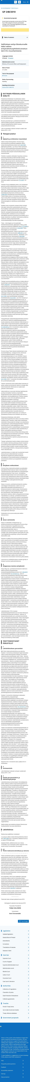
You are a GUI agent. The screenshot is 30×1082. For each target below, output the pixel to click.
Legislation (6, 931)
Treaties (5, 1003)
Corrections (6, 944)
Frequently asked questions (8, 1064)
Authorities (7, 986)
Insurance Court (7, 978)
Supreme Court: (7, 958)
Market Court (6, 971)
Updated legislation (8, 934)
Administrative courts (8, 968)
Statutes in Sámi (7, 950)
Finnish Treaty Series (8, 1006)
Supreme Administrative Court (11, 965)
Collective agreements (8, 999)
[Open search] (15, 2)
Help (2, 1060)
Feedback (3, 1067)
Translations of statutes (9, 947)
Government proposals (10, 8)
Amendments (6, 941)
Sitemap (3, 1074)
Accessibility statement (7, 1070)
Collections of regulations (9, 989)
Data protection (5, 1077)
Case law (6, 955)
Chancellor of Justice (8, 992)
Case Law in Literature (9, 981)
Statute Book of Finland (9, 937)
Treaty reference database (10, 1013)
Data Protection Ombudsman (10, 995)
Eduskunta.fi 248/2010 (8, 87)
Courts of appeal (7, 961)
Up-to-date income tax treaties (11, 1010)
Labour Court (6, 975)
